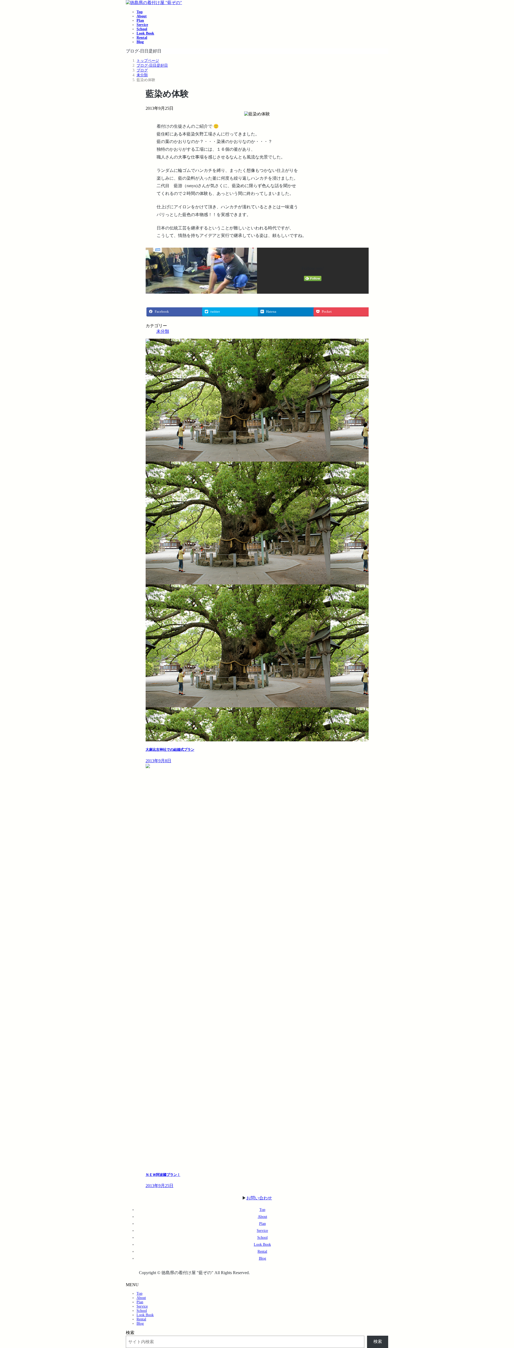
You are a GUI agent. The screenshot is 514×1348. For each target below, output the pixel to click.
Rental (262, 1251)
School (262, 1238)
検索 (130, 1332)
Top (262, 1210)
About (262, 1217)
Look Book (262, 1245)
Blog (262, 1258)
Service (262, 1231)
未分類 (162, 331)
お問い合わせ (259, 1198)
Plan (262, 1224)
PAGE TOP (498, 1302)
